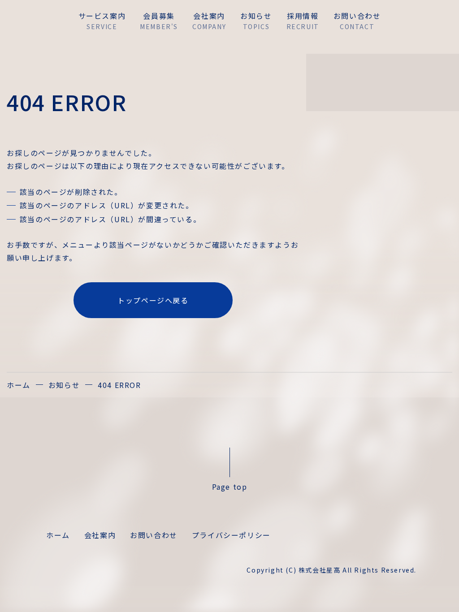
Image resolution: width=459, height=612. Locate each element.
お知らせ (256, 20)
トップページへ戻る (152, 300)
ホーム (18, 384)
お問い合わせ (154, 535)
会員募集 (159, 20)
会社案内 (209, 20)
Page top (229, 486)
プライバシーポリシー (231, 535)
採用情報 (302, 20)
